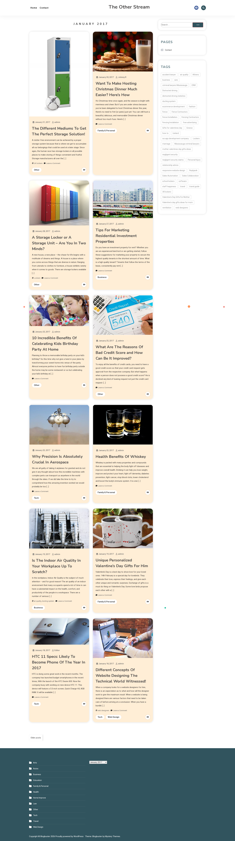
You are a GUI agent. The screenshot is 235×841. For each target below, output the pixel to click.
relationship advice (170, 165)
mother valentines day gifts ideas (176, 149)
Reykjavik (193, 170)
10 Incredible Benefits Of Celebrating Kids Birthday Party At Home (55, 343)
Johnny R (122, 77)
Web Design (113, 717)
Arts (35, 763)
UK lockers (38, 163)
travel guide (194, 186)
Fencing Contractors (190, 117)
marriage (166, 144)
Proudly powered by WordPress (69, 836)
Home (33, 8)
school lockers (168, 181)
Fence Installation (169, 117)
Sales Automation (170, 176)
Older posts (36, 737)
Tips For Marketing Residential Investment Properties (116, 236)
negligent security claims (173, 160)
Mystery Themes (112, 836)
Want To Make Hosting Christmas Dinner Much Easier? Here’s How (116, 89)
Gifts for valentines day (172, 128)
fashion (192, 106)
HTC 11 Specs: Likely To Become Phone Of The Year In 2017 (58, 662)
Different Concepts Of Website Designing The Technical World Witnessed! (121, 675)
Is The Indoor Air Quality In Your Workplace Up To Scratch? (56, 566)
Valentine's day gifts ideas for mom (177, 202)
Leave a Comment (53, 163)
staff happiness (169, 186)
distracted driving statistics (173, 96)
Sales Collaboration (190, 176)
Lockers (37, 278)
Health (36, 792)
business (166, 80)
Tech (36, 498)
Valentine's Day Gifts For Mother (176, 197)
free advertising (190, 122)
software (183, 181)
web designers (103, 710)
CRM (193, 85)
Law (35, 804)
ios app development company (175, 138)
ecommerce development (173, 106)
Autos (35, 768)
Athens (196, 75)
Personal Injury (194, 160)
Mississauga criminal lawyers (186, 144)
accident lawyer (169, 75)
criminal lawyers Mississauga (174, 85)
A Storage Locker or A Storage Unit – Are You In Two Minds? (59, 243)
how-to (165, 133)
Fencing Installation (170, 122)
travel (182, 186)
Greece (189, 128)
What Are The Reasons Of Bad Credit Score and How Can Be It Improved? (119, 352)
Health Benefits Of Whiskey (121, 456)
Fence (165, 112)
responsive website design (173, 170)
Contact (44, 8)
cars (176, 80)
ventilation (166, 208)
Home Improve (39, 798)
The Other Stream (129, 7)
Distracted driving (169, 90)
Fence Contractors (180, 112)
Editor (57, 650)
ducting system (48, 601)
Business (102, 277)
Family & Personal (106, 130)
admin (57, 122)
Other (36, 170)
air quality (37, 601)
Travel (35, 821)
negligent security (170, 154)
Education (37, 780)
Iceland (176, 133)
